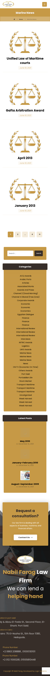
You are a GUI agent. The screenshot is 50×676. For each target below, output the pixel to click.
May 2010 (25, 441)
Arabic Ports (25, 279)
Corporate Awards (25, 300)
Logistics (25, 346)
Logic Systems (41, 671)
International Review (25, 328)
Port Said (26, 374)
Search (38, 253)
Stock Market (25, 381)
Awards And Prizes (25, 290)
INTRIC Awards (25, 342)
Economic (25, 304)
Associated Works (25, 286)
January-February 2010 (25, 462)
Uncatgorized (25, 395)
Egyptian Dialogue (25, 314)
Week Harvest (25, 398)
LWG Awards (25, 349)
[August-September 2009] (25, 475)
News (25, 363)
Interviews (25, 339)
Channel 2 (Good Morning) (25, 293)
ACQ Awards (25, 276)
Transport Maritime (26, 384)
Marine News (25, 353)
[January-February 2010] (25, 454)
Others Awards (25, 370)
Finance (25, 318)
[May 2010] (25, 432)
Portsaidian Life (25, 377)
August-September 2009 (25, 484)
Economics (26, 311)
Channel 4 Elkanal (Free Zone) (26, 297)
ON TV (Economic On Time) (25, 367)
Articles (25, 283)
